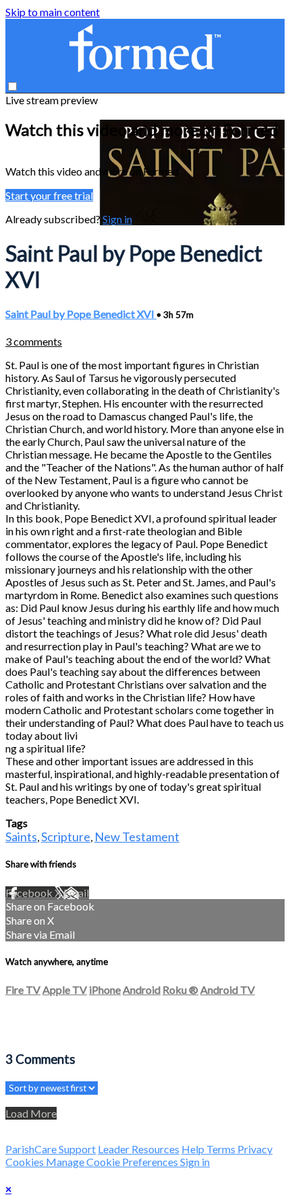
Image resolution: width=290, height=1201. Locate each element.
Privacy (254, 1148)
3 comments (33, 341)
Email (76, 892)
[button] (12, 86)
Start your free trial (49, 195)
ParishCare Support (50, 1148)
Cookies (25, 1161)
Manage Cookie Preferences (113, 1161)
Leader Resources (138, 1148)
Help (193, 1148)
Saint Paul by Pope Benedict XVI (80, 313)
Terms (221, 1148)
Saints (21, 836)
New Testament (136, 836)
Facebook (30, 892)
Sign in (117, 218)
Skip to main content (52, 11)
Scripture (65, 836)
